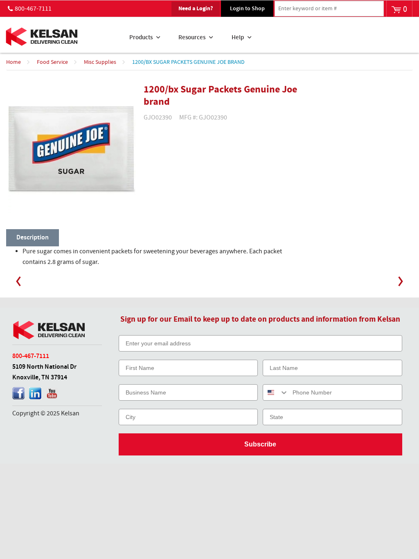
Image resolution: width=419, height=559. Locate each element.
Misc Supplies (100, 62)
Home (13, 62)
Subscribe (260, 444)
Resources (191, 38)
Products (141, 38)
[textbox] (329, 8)
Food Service (52, 62)
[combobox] (275, 392)
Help (238, 38)
